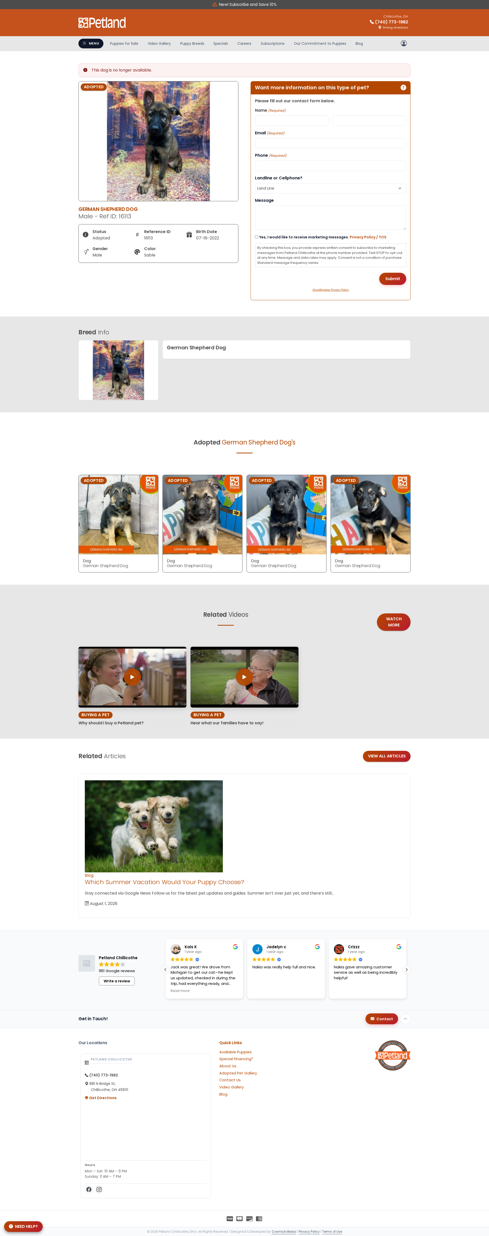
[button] (406, 969)
